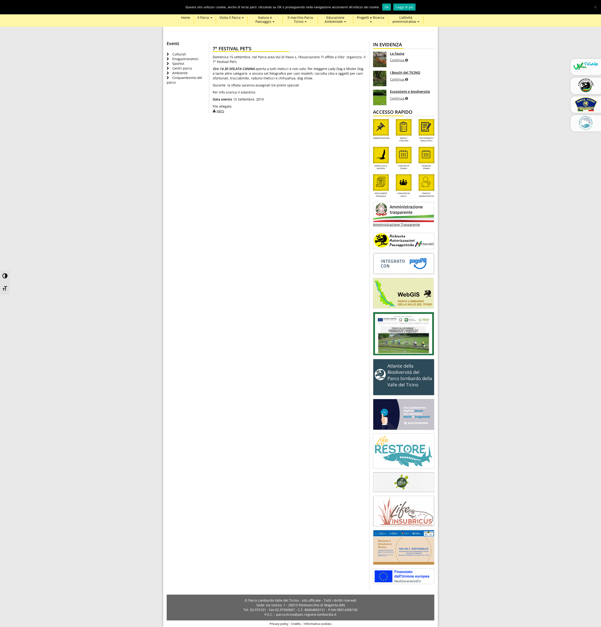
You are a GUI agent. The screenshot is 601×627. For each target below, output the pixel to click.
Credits (296, 624)
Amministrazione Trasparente (396, 224)
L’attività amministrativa (404, 20)
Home (185, 18)
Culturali (179, 54)
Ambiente (180, 73)
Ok (387, 7)
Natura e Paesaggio (263, 20)
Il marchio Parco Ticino (300, 20)
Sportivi (178, 63)
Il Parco (203, 18)
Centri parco (182, 68)
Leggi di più (404, 7)
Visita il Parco (230, 18)
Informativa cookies (317, 624)
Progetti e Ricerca (370, 18)
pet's (220, 111)
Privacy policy (279, 624)
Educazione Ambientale (334, 20)
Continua (397, 60)
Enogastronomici (185, 59)
